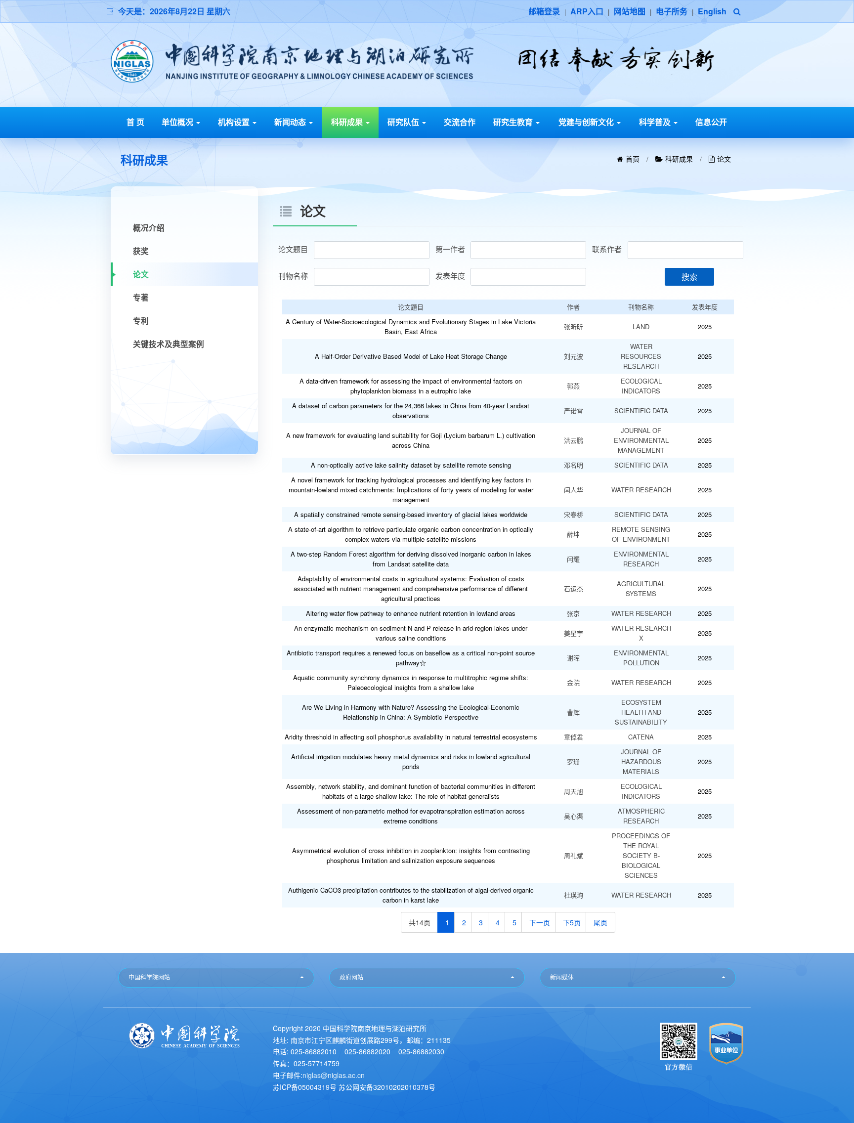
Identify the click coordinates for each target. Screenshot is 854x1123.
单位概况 (178, 122)
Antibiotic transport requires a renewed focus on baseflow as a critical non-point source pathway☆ (411, 657)
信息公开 (711, 122)
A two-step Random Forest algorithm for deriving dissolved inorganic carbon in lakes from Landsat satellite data (411, 558)
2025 (705, 326)
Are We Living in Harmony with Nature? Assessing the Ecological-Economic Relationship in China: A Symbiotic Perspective (410, 712)
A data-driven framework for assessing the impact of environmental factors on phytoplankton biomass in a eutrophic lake (410, 385)
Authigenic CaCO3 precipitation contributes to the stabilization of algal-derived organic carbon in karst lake (411, 895)
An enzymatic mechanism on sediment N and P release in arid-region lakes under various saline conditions (410, 633)
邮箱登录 (544, 11)
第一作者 (450, 249)
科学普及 (656, 122)
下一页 (539, 922)
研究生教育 (514, 122)
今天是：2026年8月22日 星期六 (174, 11)
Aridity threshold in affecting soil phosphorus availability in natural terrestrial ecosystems (411, 736)
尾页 (600, 922)
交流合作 (459, 122)
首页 (633, 159)
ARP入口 (586, 11)
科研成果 (348, 122)
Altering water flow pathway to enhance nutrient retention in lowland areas (410, 613)
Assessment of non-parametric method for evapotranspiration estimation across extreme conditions (411, 815)
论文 (724, 159)
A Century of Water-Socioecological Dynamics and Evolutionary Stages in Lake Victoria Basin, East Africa (411, 326)
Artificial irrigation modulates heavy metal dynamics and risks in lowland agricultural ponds (410, 761)
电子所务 (671, 11)
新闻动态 (291, 122)
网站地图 (629, 11)
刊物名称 (293, 275)
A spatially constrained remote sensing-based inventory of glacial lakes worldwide (410, 514)
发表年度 (450, 275)
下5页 (572, 922)
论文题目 (293, 249)
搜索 (689, 276)
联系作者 (607, 249)
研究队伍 (404, 122)
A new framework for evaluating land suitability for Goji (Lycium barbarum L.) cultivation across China (410, 440)
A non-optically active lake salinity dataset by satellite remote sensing (411, 465)
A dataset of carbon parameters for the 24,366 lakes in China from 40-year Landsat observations (410, 410)
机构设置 (235, 122)
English (712, 11)
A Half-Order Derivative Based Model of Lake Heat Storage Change (411, 356)
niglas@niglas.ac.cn (333, 1075)
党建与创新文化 (587, 122)
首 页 (135, 122)
